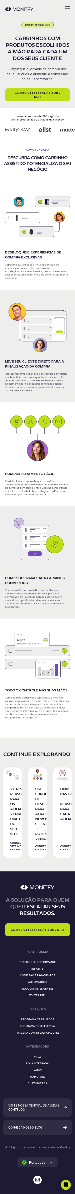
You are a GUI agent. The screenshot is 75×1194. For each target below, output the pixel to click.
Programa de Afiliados (37, 1019)
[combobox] (38, 1162)
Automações (37, 982)
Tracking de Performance (37, 962)
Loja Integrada (37, 1063)
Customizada (37, 1083)
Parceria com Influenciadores (37, 1032)
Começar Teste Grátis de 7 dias (37, 95)
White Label (37, 995)
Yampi (38, 1070)
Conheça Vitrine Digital (16, 846)
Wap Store (37, 1076)
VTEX (37, 1056)
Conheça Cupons (41, 848)
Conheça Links (66, 848)
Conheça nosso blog (25, 1127)
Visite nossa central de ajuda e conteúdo (34, 1107)
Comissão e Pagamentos (37, 975)
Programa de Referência (37, 1026)
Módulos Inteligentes (37, 988)
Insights (37, 968)
